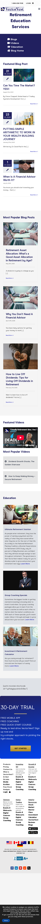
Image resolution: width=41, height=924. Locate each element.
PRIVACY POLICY (22, 851)
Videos (14, 43)
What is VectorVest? (8, 773)
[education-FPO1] (20, 627)
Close (6, 920)
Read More (33, 104)
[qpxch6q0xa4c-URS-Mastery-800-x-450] (20, 506)
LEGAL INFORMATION (9, 851)
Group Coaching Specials (16, 595)
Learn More (25, 564)
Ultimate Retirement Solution (18, 529)
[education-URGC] (20, 572)
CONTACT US (20, 853)
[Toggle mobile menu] (39, 9)
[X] (28, 868)
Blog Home (17, 50)
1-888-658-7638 (17, 3)
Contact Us (7, 769)
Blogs (13, 39)
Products (6, 764)
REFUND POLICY (32, 851)
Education (17, 46)
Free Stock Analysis (7, 788)
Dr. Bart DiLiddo (6, 778)
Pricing (6, 767)
